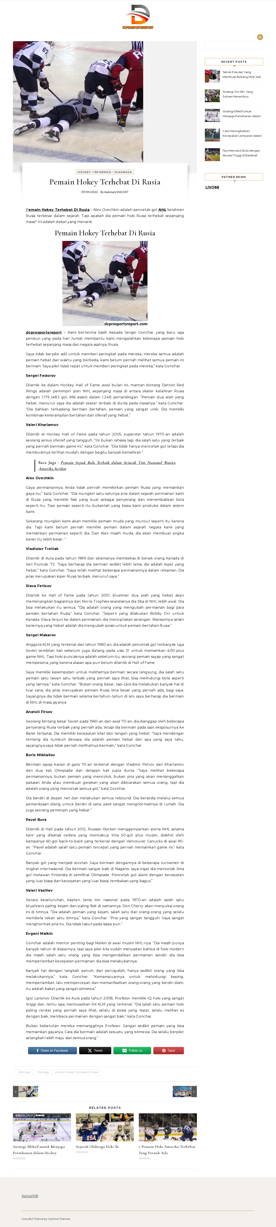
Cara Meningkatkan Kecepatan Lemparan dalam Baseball (242, 133)
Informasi (102, 172)
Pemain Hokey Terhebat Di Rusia (76, 1072)
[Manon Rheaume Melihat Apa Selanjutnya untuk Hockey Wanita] (22, 1091)
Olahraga (123, 172)
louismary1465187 (116, 192)
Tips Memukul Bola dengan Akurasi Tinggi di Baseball (241, 153)
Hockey (84, 172)
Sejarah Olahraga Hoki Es (97, 1146)
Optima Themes (59, 1219)
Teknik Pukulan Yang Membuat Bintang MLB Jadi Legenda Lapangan (242, 75)
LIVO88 (212, 187)
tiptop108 (30, 1196)
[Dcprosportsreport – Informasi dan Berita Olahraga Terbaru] (138, 17)
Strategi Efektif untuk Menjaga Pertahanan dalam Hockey (242, 114)
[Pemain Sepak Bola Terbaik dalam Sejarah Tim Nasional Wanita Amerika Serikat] (187, 1091)
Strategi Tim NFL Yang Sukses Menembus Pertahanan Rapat (238, 94)
